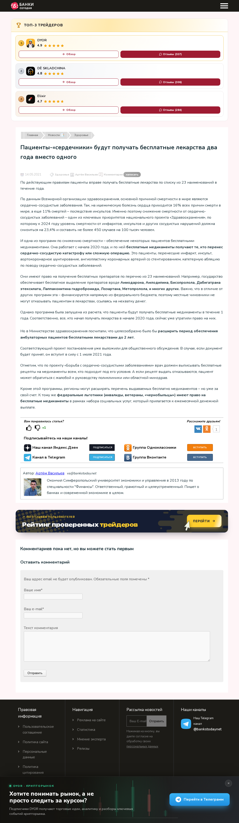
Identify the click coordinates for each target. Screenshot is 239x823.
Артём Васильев (86, 174)
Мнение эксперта (91, 739)
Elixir (41, 96)
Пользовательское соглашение (38, 729)
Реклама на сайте (91, 720)
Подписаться (102, 447)
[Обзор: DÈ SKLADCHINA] (30, 71)
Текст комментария (41, 627)
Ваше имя (33, 590)
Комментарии (121, 174)
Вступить (200, 447)
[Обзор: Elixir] (30, 99)
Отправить (156, 721)
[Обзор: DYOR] (30, 43)
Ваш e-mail (34, 609)
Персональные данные (35, 754)
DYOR (42, 40)
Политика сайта (35, 742)
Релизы (83, 748)
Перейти (201, 521)
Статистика (86, 729)
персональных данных (142, 746)
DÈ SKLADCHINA (51, 68)
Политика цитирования (33, 769)
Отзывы (172, 54)
